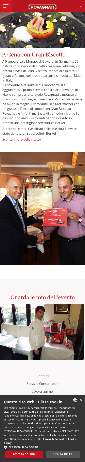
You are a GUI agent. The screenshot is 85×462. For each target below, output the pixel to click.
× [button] (80, 400)
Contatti (43, 376)
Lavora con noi (43, 391)
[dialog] (42, 428)
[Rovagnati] (42, 6)
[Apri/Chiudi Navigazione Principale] (6, 6)
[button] (42, 447)
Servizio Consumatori (43, 383)
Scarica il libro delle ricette (22, 139)
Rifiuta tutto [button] (62, 454)
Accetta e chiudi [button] (24, 454)
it (77, 6)
